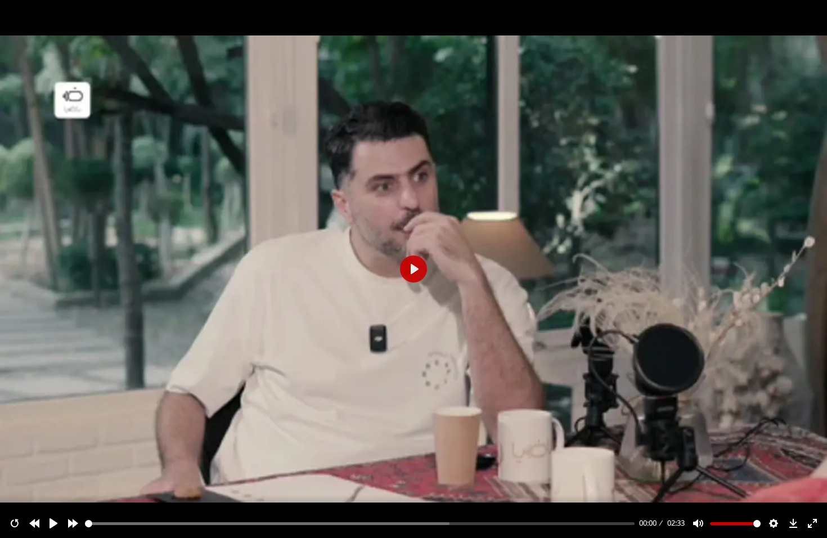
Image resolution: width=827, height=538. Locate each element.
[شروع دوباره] (15, 523)
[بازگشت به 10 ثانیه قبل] (34, 523)
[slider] (360, 523)
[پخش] (53, 523)
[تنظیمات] (774, 523)
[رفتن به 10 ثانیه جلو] (73, 523)
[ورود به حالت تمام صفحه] (812, 523)
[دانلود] (793, 523)
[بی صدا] (698, 523)
